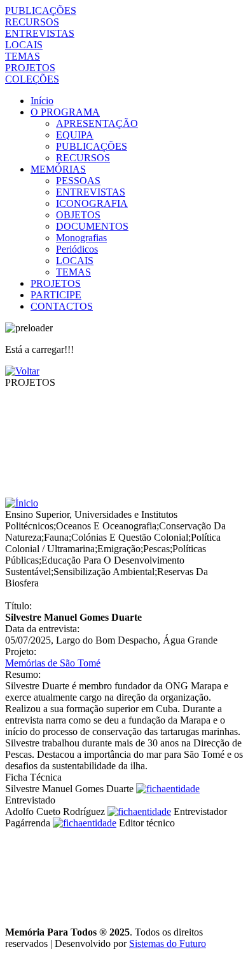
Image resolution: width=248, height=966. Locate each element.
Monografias (81, 237)
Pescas (156, 548)
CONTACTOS (62, 306)
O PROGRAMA (65, 112)
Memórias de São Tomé (52, 663)
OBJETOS (78, 214)
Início (42, 100)
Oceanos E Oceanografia (106, 525)
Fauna (56, 537)
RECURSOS (32, 22)
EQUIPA (74, 134)
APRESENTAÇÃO (97, 123)
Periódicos (77, 249)
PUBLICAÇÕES (40, 10)
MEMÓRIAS (58, 169)
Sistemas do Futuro (167, 943)
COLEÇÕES (32, 79)
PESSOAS (78, 180)
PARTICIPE (56, 294)
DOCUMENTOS (92, 226)
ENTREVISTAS (39, 33)
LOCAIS (24, 44)
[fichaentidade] (168, 788)
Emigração (119, 548)
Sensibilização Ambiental (104, 571)
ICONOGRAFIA (92, 203)
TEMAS (22, 56)
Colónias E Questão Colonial (129, 537)
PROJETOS (30, 67)
